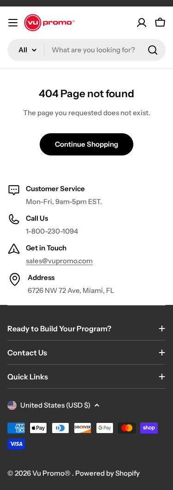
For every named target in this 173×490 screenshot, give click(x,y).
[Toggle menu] (12, 22)
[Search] (152, 50)
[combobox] (86, 50)
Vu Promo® (52, 473)
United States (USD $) (55, 405)
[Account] (141, 22)
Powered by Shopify (107, 473)
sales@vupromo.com (59, 260)
